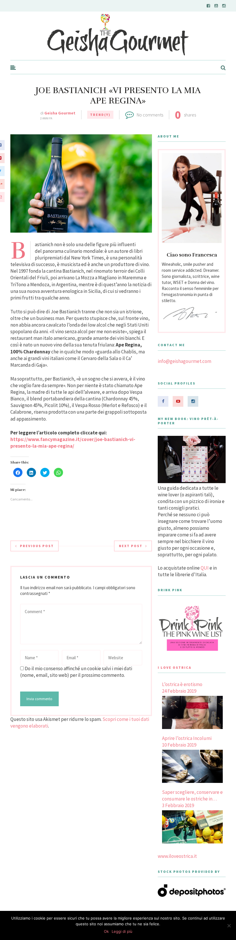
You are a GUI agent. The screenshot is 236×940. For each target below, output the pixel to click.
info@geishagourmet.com (184, 361)
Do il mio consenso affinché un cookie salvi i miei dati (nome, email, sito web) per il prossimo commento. (76, 671)
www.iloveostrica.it (177, 856)
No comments (150, 115)
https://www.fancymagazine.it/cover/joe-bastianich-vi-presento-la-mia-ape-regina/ (72, 442)
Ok (106, 931)
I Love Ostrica (174, 667)
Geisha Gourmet (59, 113)
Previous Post (37, 546)
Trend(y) (100, 114)
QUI (205, 568)
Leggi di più (122, 931)
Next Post (130, 546)
